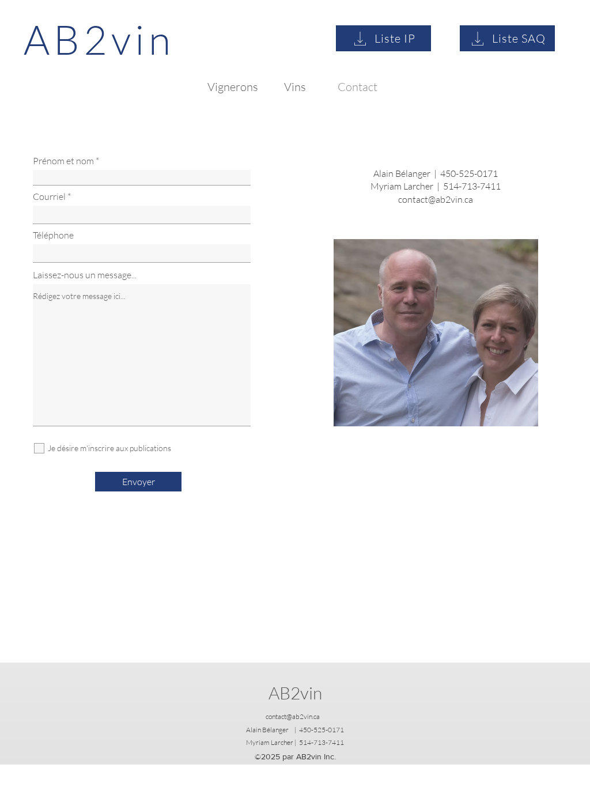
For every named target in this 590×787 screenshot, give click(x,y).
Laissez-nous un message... (85, 274)
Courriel (49, 196)
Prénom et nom (63, 160)
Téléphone (53, 235)
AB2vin (295, 692)
